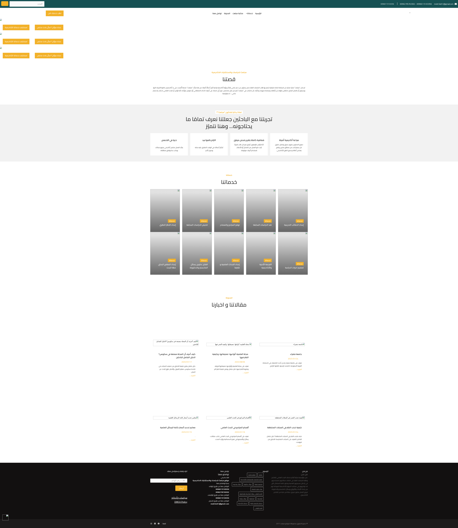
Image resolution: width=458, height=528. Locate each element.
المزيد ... (299, 369)
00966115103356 (424, 4)
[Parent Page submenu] (246, 13)
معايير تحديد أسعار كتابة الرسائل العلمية (177, 427)
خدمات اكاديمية (242, 503)
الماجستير (259, 498)
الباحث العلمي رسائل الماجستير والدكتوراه (251, 494)
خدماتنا (250, 13)
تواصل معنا (217, 13)
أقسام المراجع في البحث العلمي (234, 427)
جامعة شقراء (296, 354)
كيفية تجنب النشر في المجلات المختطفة (284, 427)
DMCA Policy (180, 502)
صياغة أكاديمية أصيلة (289, 140)
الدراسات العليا (258, 484)
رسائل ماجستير (237, 484)
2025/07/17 (187, 362)
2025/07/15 (187, 432)
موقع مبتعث (252, 474)
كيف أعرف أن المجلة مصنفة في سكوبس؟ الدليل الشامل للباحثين (177, 355)
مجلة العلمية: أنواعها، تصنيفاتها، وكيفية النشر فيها (230, 355)
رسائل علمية (243, 498)
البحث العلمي (258, 508)
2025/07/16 (240, 432)
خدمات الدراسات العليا (256, 503)
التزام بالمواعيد (209, 140)
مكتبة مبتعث (238, 13)
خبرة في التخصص (169, 140)
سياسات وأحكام (179, 497)
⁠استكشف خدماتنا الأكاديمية (16, 27)
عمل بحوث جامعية (257, 489)
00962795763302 (407, 4)
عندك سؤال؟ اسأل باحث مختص (49, 27)
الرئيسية (258, 13)
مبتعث (260, 474)
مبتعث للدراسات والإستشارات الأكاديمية (251, 479)
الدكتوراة (251, 498)
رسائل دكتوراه (248, 484)
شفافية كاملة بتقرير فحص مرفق (249, 140)
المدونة (227, 13)
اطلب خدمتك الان (54, 13)
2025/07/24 (293, 358)
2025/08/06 (240, 362)
